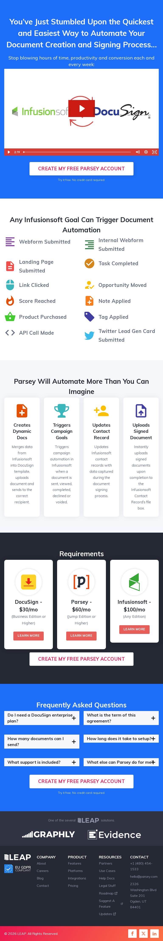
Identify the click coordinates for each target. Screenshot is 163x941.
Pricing (73, 885)
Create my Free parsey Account (81, 659)
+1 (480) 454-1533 (141, 866)
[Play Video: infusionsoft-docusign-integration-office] (81, 108)
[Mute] (137, 152)
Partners (105, 863)
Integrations (77, 878)
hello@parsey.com (143, 876)
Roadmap (106, 893)
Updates (105, 914)
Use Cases (107, 871)
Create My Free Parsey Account (81, 169)
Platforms (75, 871)
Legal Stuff (107, 885)
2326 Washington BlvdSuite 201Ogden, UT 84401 (143, 895)
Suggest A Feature (107, 904)
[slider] (77, 152)
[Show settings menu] (146, 152)
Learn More (28, 635)
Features (74, 863)
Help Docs (107, 878)
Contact (43, 885)
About (41, 863)
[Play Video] (8, 152)
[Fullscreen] (154, 152)
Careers (43, 871)
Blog (40, 878)
